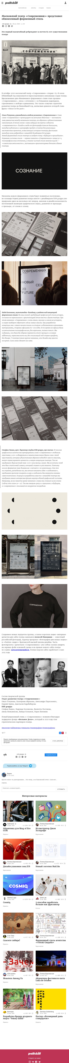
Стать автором (57, 741)
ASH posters (11, 973)
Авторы (33, 8)
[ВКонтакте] (60, 733)
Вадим (9, 773)
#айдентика (15, 728)
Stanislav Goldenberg (47, 1011)
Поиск (48, 8)
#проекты (5, 834)
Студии (41, 8)
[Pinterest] (63, 733)
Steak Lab (43, 897)
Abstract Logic (11, 897)
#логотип (6, 728)
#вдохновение (39, 834)
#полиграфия (36, 728)
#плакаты (25, 728)
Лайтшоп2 (10, 824)
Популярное (22, 8)
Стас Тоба (10, 935)
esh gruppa (5, 24)
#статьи (38, 908)
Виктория (10, 1011)
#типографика (48, 728)
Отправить (61, 789)
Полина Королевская (47, 824)
